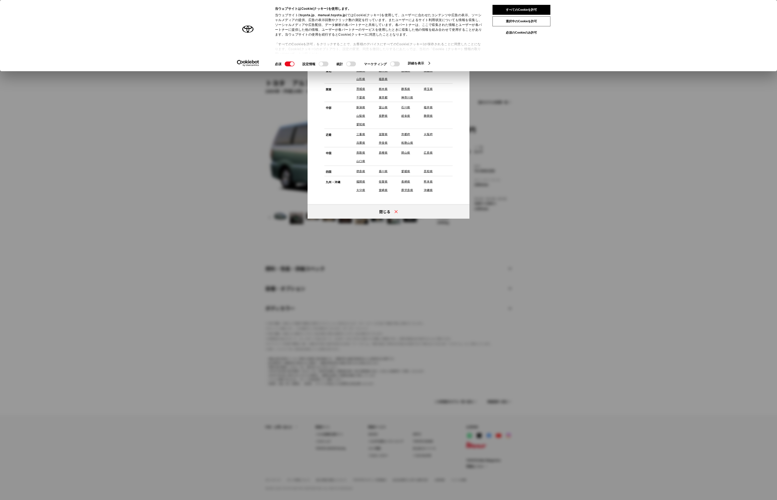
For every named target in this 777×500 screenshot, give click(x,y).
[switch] (323, 63)
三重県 (360, 134)
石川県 (405, 107)
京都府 (405, 134)
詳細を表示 (416, 63)
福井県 (428, 107)
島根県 (383, 152)
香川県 (383, 171)
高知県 (428, 171)
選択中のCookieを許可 (521, 21)
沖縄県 (428, 190)
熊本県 (428, 181)
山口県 (360, 161)
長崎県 (405, 181)
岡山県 (405, 152)
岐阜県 (405, 116)
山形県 (360, 79)
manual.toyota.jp (332, 15)
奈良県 (383, 143)
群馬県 (405, 89)
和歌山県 (407, 143)
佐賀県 (383, 181)
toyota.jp (307, 15)
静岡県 (428, 116)
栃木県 (383, 89)
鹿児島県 (407, 190)
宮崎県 (383, 190)
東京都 (383, 97)
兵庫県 (360, 143)
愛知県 (360, 124)
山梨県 (360, 116)
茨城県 (360, 89)
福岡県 (360, 181)
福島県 (383, 79)
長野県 (383, 116)
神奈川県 (407, 97)
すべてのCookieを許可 (521, 9)
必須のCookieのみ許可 (521, 32)
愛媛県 (405, 171)
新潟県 (360, 107)
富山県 (383, 107)
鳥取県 (360, 152)
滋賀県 (383, 134)
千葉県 (360, 97)
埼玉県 (428, 89)
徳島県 (360, 171)
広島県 (428, 152)
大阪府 (428, 134)
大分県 (360, 190)
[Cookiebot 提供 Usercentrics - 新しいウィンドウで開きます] (248, 63)
